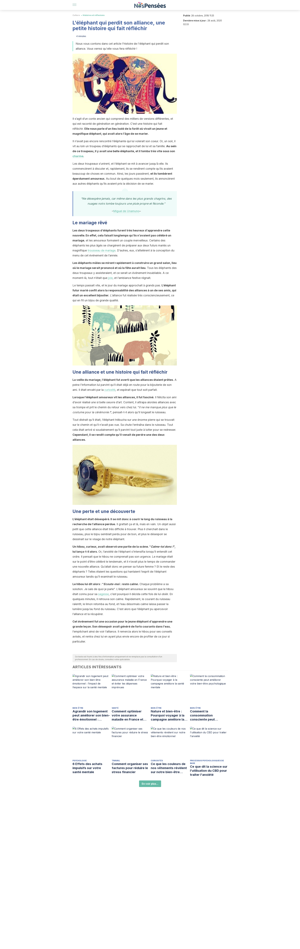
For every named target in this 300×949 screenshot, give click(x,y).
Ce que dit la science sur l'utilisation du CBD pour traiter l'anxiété (208, 771)
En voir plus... (150, 783)
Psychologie (79, 760)
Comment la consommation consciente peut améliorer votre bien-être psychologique (206, 715)
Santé (115, 708)
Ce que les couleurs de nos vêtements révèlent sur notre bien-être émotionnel (169, 768)
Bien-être (77, 708)
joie (110, 278)
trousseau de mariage (101, 250)
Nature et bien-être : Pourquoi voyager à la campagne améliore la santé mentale (167, 715)
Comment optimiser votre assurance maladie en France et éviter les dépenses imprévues (127, 715)
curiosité (109, 389)
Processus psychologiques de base (207, 761)
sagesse (103, 594)
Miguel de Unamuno (126, 211)
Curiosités (157, 760)
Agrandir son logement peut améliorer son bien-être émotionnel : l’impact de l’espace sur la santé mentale (91, 715)
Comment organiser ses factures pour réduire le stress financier (130, 768)
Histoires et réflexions (94, 15)
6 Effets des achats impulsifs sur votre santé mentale (87, 768)
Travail (116, 760)
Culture (76, 15)
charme (77, 156)
